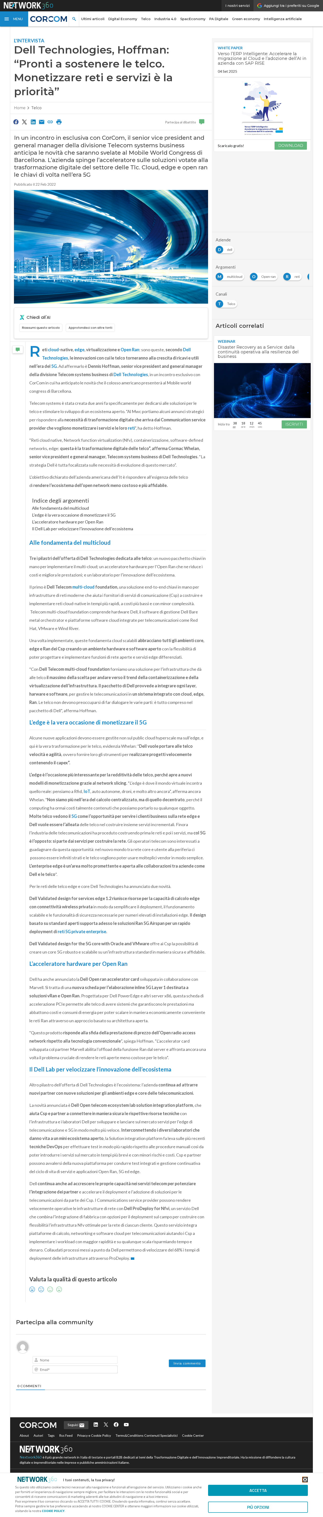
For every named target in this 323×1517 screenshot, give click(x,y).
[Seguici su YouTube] (126, 1425)
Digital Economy (122, 19)
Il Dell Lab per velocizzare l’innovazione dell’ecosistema (82, 528)
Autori (38, 1435)
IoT (86, 791)
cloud (53, 349)
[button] (14, 19)
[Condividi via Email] (41, 122)
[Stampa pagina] (59, 122)
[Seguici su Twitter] (106, 1425)
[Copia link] (50, 122)
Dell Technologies (130, 374)
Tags (51, 1435)
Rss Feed (66, 1435)
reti (131, 428)
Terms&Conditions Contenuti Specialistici (146, 1435)
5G (54, 366)
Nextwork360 (31, 1457)
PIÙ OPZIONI (258, 1507)
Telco (146, 19)
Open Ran (130, 349)
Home (20, 108)
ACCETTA (258, 1490)
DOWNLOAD (290, 145)
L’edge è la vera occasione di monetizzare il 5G (74, 515)
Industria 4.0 (165, 19)
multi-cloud (83, 587)
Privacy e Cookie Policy (94, 1435)
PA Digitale (218, 19)
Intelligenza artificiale (283, 19)
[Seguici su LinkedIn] (96, 1425)
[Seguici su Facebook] (116, 1425)
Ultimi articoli (93, 19)
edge (79, 349)
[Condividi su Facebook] (16, 122)
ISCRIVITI (294, 424)
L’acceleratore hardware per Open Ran (67, 521)
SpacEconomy (192, 19)
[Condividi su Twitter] (24, 122)
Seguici (73, 1425)
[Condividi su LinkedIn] (33, 122)
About (24, 1435)
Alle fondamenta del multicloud (60, 508)
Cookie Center (193, 1435)
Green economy (246, 19)
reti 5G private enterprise (82, 931)
